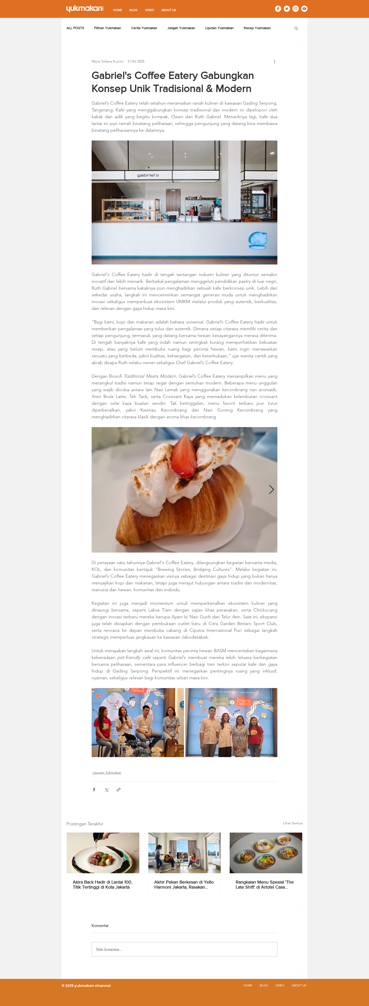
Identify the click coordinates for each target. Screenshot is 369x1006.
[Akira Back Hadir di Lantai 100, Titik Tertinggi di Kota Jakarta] (103, 853)
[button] (296, 28)
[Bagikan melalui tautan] (118, 789)
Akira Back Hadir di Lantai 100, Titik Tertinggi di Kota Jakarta (102, 885)
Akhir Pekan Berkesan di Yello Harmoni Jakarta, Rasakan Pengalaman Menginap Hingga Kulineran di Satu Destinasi (184, 885)
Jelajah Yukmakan (181, 28)
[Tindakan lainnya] (274, 61)
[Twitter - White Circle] (287, 9)
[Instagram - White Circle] (295, 9)
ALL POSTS (75, 28)
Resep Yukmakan (257, 28)
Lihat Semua (292, 823)
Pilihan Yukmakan (107, 28)
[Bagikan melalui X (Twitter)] (106, 789)
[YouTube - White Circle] (304, 9)
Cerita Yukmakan (144, 28)
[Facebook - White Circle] (278, 9)
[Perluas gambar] (184, 490)
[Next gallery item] (271, 490)
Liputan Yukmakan (219, 28)
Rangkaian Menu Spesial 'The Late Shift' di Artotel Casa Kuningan (265, 885)
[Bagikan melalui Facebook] (94, 789)
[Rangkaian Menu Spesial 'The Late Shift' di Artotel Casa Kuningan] (266, 853)
